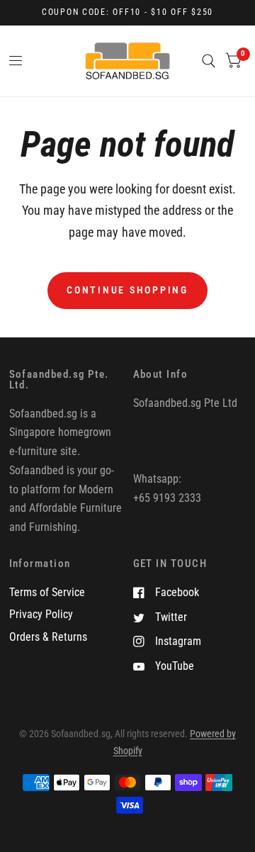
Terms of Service (47, 592)
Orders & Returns (48, 637)
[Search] (208, 61)
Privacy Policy (41, 614)
